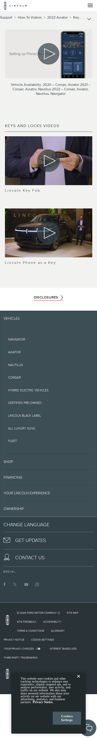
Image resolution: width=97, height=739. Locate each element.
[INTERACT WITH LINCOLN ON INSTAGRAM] (37, 584)
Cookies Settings (67, 718)
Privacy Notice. (43, 702)
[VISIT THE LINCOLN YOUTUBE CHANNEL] (26, 584)
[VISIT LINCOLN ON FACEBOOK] (4, 584)
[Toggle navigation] (90, 5)
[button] (48, 462)
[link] (38, 612)
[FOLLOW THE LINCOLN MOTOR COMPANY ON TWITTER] (15, 584)
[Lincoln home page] (9, 621)
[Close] (78, 680)
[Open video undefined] (48, 160)
